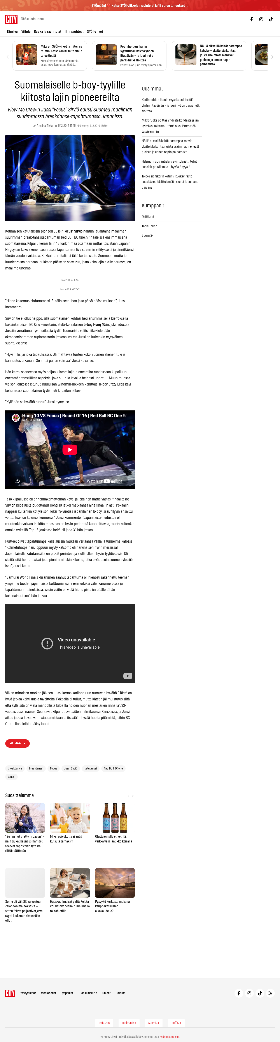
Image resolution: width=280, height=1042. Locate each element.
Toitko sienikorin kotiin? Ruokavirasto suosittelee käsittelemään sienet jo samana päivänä (170, 182)
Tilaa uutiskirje (87, 993)
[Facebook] (252, 19)
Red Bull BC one (113, 768)
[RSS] (270, 993)
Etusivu (12, 31)
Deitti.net (148, 217)
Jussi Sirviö (70, 768)
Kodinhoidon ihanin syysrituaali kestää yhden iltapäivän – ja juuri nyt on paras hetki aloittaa (171, 105)
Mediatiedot (48, 993)
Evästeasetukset (170, 1037)
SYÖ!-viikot (95, 31)
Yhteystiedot (28, 993)
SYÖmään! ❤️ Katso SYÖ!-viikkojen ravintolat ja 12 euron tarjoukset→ (140, 5)
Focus (53, 768)
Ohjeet (106, 993)
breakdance (15, 768)
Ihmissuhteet (74, 31)
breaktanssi (36, 768)
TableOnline (149, 226)
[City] (10, 993)
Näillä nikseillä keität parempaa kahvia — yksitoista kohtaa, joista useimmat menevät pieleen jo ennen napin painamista (170, 146)
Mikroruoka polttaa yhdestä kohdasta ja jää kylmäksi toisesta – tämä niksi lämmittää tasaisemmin (170, 126)
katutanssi (90, 768)
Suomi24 (148, 235)
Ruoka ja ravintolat (47, 31)
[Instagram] (261, 19)
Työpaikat (67, 993)
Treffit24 (176, 1023)
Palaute (120, 993)
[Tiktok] (271, 19)
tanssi (11, 776)
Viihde (26, 31)
